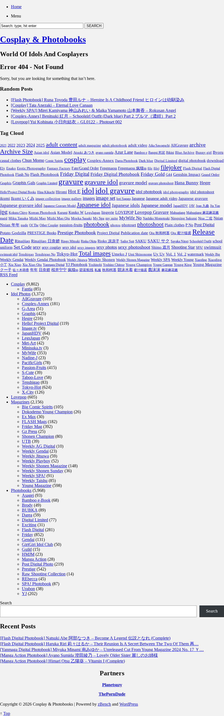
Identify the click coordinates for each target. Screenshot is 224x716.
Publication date (134, 233)
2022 (11, 145)
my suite (111, 218)
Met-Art (29, 343)
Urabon (28, 588)
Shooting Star (183, 247)
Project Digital (108, 233)
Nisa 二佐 (205, 218)
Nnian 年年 (10, 224)
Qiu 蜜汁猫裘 (181, 233)
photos (115, 225)
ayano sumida (104, 153)
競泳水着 (125, 270)
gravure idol (101, 182)
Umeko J (119, 254)
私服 (98, 270)
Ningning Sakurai (184, 218)
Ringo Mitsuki (70, 241)
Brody (27, 505)
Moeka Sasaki (81, 218)
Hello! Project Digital (40, 323)
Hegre (205, 182)
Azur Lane (123, 152)
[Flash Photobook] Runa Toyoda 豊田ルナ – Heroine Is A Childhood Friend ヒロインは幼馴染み (97, 99)
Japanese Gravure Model (59, 206)
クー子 (5, 270)
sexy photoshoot (134, 247)
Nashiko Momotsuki (156, 218)
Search (6, 603)
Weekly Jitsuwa (77, 260)
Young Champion (139, 265)
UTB (26, 441)
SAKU (140, 241)
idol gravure (115, 190)
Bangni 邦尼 (156, 153)
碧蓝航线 (86, 270)
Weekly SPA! (33, 475)
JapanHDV (180, 206)
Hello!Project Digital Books (18, 192)
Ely (2, 168)
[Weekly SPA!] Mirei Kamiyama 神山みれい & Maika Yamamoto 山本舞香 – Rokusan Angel (93, 110)
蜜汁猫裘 (140, 270)
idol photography (176, 192)
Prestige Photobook (76, 232)
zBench (104, 704)
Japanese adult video (161, 198)
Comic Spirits (54, 161)
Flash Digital (192, 168)
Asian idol (41, 153)
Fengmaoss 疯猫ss (132, 168)
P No (189, 225)
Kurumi (62, 213)
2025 (40, 145)
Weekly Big (212, 254)
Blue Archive (184, 153)
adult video (137, 145)
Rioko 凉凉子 (108, 241)
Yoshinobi (95, 265)
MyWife (29, 352)
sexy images (86, 247)
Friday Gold (153, 174)
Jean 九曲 (202, 206)
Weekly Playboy (36, 461)
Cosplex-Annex (100, 160)
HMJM (28, 554)
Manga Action (34, 559)
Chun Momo (33, 160)
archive (197, 145)
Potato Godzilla (13, 233)
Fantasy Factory (58, 168)
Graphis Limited (46, 183)
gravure (70, 181)
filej (157, 168)
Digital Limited (165, 161)
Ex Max (29, 416)
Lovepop (18, 397)
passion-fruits (71, 224)
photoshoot (150, 224)
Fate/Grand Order (85, 168)
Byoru (218, 152)
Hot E (74, 191)
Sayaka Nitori (179, 241)
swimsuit (212, 247)
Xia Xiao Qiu (32, 265)
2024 (30, 145)
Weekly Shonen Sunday (42, 470)
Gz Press (29, 431)
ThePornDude (112, 694)
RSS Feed (8, 274)
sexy (37, 247)
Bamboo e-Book (36, 500)
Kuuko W (76, 212)
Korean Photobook (42, 212)
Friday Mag (32, 426)
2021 (3, 145)
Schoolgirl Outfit (200, 241)
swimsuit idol (8, 254)
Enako (11, 168)
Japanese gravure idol (21, 205)
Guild (27, 549)
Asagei (28, 495)
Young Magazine (207, 264)
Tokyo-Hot (67, 254)
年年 (34, 270)
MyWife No (130, 218)
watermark (195, 254)
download (215, 160)
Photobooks (21, 490)
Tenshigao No (45, 254)
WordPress (128, 704)
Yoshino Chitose (114, 265)
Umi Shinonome (140, 254)
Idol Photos (21, 294)
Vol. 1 (171, 254)
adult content (61, 144)
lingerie (107, 212)
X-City (28, 392)
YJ (24, 593)
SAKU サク (159, 241)
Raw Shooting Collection (44, 574)
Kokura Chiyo (18, 213)
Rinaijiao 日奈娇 (45, 241)
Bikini (170, 153)
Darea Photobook (126, 161)
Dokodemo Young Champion (47, 411)
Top (6, 713)
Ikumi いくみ (22, 198)
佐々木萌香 (21, 270)
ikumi (5, 198)
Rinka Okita (88, 241)
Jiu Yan (215, 206)
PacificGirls (32, 362)
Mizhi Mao (37, 218)
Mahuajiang (177, 213)
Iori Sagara (123, 199)
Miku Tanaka (18, 218)
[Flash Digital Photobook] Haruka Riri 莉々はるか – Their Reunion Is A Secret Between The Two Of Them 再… (99, 643)
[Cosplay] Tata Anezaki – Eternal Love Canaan (52, 105)
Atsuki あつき (84, 152)
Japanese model (156, 205)
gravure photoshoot (160, 183)
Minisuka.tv (32, 348)
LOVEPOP (124, 212)
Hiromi (61, 192)
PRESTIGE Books (41, 233)
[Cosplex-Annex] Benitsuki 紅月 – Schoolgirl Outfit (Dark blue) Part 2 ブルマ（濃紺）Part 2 (93, 116)
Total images (95, 253)
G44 (169, 175)
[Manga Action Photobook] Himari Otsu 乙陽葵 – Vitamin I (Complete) (62, 661)
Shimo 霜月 (160, 247)
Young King (183, 265)
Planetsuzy (112, 684)
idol (88, 190)
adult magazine (89, 145)
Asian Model (61, 152)
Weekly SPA (160, 259)
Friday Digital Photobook (115, 174)
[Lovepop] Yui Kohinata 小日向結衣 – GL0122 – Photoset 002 (66, 122)
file (150, 168)
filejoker (171, 167)
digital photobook (192, 160)
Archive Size (16, 151)
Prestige (29, 569)
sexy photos (106, 247)
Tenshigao (26, 254)
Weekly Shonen (101, 259)
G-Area (28, 308)
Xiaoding (201, 260)
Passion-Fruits (34, 367)
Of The (34, 225)
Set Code (23, 247)
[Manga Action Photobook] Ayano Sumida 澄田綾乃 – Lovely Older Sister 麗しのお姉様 (79, 655)
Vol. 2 (181, 254)
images (89, 198)
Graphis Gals (24, 182)
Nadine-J (29, 357)
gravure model (133, 182)
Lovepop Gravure (152, 212)
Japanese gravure (193, 198)
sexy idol (69, 247)
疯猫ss (73, 270)
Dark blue (146, 161)
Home (16, 6)
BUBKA (29, 510)
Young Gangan (163, 265)
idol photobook (149, 191)
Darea (27, 515)
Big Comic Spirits (37, 407)
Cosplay (18, 284)
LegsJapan (92, 212)
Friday (27, 534)
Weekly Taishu (35, 480)
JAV (192, 206)
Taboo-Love (32, 377)
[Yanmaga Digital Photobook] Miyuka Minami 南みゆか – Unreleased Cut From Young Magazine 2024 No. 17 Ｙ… (102, 649)
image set (105, 198)
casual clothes (10, 160)
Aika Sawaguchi (159, 145)
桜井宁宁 (59, 270)
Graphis (5, 183)
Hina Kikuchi (46, 192)
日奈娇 (44, 270)
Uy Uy (159, 254)
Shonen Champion (38, 436)
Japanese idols (126, 205)
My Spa (98, 218)
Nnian (218, 218)
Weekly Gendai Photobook (45, 260)
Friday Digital (74, 174)
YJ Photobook (76, 265)
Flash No (22, 175)
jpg (4, 212)
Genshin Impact (186, 174)
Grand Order (210, 175)
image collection (48, 199)
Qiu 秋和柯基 (159, 233)
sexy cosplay (51, 247)
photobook (96, 224)
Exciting (29, 524)
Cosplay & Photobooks (43, 39)
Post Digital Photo (37, 564)
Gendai (28, 539)
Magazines (20, 402)
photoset (129, 225)
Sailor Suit (127, 241)
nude (24, 225)
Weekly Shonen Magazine (133, 260)
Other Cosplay (49, 225)
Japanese (138, 198)
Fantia (27, 289)
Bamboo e (140, 153)
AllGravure (179, 145)
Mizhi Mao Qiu (58, 218)
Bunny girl (204, 152)
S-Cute (28, 372)
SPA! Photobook (36, 583)
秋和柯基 (109, 270)
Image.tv (29, 328)
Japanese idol (94, 204)
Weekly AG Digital (38, 446)
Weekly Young (182, 259)
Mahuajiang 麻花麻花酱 (202, 213)
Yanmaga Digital (53, 265)
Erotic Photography (31, 168)
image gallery (71, 199)
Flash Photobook (44, 174)
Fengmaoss (108, 168)
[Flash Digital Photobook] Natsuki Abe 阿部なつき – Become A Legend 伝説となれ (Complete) (85, 638)
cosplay (75, 159)
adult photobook (114, 145)
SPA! (199, 247)
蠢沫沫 (154, 270)
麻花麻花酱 (169, 270)
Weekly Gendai (11, 259)
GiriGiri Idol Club (37, 544)
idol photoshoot (202, 192)
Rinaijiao (22, 241)
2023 (20, 145)
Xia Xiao (14, 265)
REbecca (29, 579)
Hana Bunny (187, 182)
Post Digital (204, 224)
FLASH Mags (34, 421)
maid (3, 218)
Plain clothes (174, 225)
